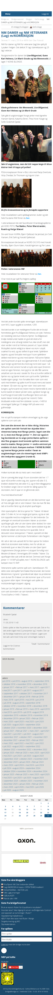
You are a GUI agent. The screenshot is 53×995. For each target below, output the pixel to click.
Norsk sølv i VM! (10, 898)
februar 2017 (21, 687)
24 (5, 816)
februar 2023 (21, 752)
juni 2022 (40, 743)
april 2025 (45, 774)
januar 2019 (9, 709)
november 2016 (24, 684)
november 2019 (41, 715)
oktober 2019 (26, 715)
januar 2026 (25, 784)
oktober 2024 (9, 771)
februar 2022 (38, 740)
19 (20, 813)
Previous (3, 838)
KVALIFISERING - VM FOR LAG (16, 890)
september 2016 (42, 681)
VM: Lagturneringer (12, 892)
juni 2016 (6, 681)
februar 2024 (38, 762)
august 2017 (38, 690)
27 (27, 816)
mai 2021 (8, 734)
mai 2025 (8, 777)
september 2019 (11, 715)
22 (41, 813)
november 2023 (41, 759)
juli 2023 (27, 755)
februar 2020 (38, 718)
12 (20, 809)
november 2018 (24, 706)
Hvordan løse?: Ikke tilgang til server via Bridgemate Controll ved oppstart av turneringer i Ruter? (26, 911)
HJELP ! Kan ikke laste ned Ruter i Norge (17, 918)
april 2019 (45, 709)
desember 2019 (11, 718)
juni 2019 (18, 712)
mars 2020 (8, 721)
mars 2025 (34, 774)
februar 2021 (21, 731)
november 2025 (41, 780)
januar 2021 (9, 731)
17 (5, 813)
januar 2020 (25, 718)
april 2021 (45, 731)
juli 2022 (7, 746)
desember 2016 (40, 684)
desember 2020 (40, 727)
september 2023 (11, 759)
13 (27, 809)
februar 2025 (21, 774)
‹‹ (1, 796)
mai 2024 (30, 765)
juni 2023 (18, 755)
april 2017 (45, 687)
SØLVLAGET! (9, 895)
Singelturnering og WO (10, 921)
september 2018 (33, 703)
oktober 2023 (26, 759)
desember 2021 (11, 740)
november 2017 (41, 693)
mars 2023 (34, 752)
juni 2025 (18, 777)
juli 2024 (7, 768)
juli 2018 (7, 703)
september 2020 (33, 724)
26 (20, 816)
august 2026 (18, 790)
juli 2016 (16, 681)
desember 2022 (40, 749)
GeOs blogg (39, 19)
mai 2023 (8, 755)
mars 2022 (8, 743)
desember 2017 (11, 696)
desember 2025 (11, 784)
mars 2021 (34, 731)
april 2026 (19, 787)
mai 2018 (30, 699)
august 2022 (18, 746)
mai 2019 (8, 712)
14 (34, 809)
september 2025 (11, 780)
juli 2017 (27, 690)
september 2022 (33, 746)
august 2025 (38, 777)
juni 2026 (40, 787)
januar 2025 (9, 774)
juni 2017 (18, 690)
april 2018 (19, 699)
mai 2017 (8, 690)
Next (50, 838)
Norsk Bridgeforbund (17, 5)
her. (28, 218)
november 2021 (41, 737)
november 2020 (24, 727)
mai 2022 (30, 743)
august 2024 (18, 768)
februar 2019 (21, 709)
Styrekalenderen (8, 924)
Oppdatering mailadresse (12, 915)
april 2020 (19, 721)
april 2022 (19, 743)
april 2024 (19, 765)
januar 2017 (9, 687)
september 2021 (11, 737)
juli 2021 (27, 734)
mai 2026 (30, 787)
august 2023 (38, 755)
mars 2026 (8, 787)
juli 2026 (7, 790)
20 (27, 813)
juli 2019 (27, 712)
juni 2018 (40, 699)
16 (48, 809)
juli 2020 (7, 724)
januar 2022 (25, 740)
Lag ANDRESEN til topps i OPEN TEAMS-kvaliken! (23, 887)
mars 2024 (8, 765)
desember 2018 (40, 706)
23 (48, 813)
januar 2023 (9, 752)
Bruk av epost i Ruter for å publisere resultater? (21, 907)
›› (51, 796)
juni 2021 (18, 734)
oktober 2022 (9, 749)
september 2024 (33, 768)
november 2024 (24, 771)
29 (41, 816)
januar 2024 (25, 762)
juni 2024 (40, 765)
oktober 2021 (26, 737)
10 (5, 809)
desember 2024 (40, 771)
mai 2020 (30, 721)
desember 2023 (11, 762)
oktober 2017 (26, 693)
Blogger (29, 19)
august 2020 (18, 724)
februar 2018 (38, 696)
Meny (7, 14)
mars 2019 (34, 709)
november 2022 (24, 749)
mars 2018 (8, 699)
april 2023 (45, 752)
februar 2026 (38, 784)
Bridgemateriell (17, 19)
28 (34, 816)
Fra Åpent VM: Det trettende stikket (19, 884)
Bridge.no (5, 19)
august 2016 (27, 681)
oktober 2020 (9, 727)
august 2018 (18, 703)
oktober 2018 (9, 706)
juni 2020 (40, 721)
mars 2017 (34, 687)
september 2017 (11, 693)
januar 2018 (25, 696)
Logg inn (45, 14)
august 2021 (38, 734)
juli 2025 (27, 777)
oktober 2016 (9, 684)
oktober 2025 (26, 780)
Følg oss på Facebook (4, 950)
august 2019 (38, 712)
